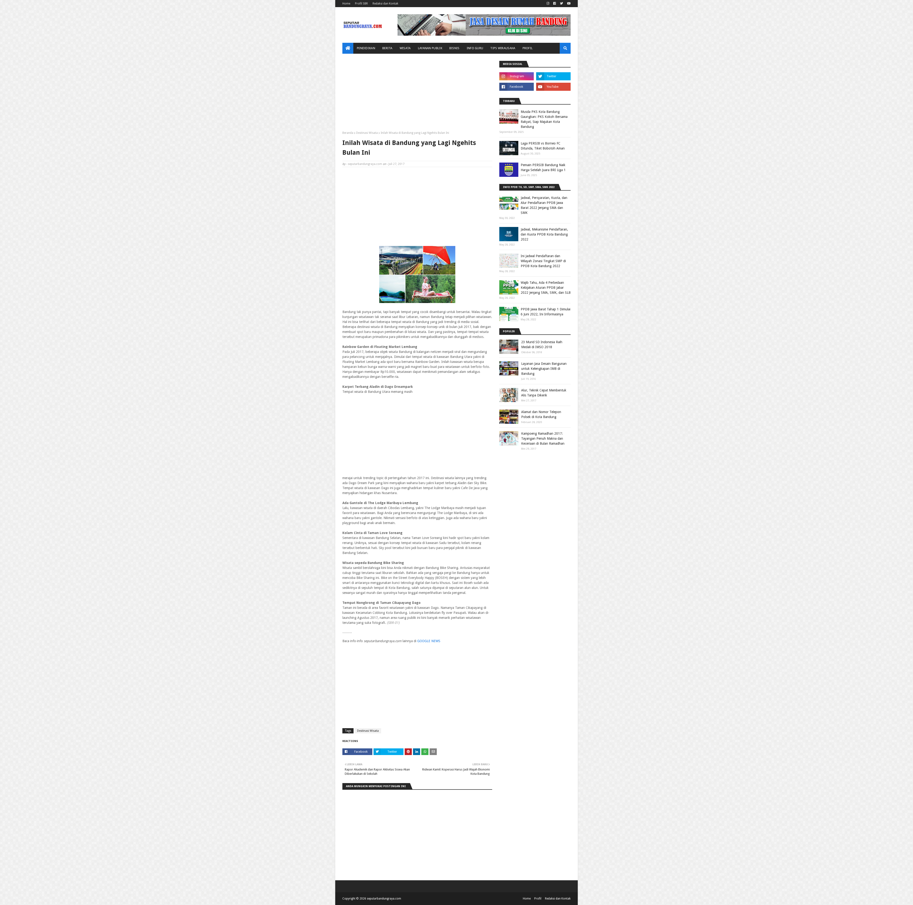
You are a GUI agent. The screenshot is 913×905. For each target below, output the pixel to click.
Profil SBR (361, 3)
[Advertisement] (417, 94)
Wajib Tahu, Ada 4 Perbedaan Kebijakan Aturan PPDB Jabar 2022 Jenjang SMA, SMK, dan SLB (546, 287)
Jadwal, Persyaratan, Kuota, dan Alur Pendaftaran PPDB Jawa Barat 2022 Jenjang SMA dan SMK (544, 205)
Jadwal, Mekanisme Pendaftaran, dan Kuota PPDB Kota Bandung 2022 (544, 234)
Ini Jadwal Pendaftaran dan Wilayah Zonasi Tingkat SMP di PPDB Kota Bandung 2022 (543, 261)
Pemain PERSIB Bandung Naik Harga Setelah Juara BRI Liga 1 (543, 167)
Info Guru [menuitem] (475, 48)
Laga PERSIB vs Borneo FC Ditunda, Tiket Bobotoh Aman (543, 145)
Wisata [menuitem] (405, 48)
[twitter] (561, 3)
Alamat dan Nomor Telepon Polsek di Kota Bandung (541, 414)
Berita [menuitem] (387, 48)
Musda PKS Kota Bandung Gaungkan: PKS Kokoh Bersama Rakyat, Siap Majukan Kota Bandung (544, 119)
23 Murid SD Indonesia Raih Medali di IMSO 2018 (541, 344)
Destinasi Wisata (367, 133)
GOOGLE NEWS (428, 641)
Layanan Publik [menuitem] (430, 48)
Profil (537, 898)
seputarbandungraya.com (365, 164)
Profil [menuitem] (528, 48)
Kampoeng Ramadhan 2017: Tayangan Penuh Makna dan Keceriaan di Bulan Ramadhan (542, 438)
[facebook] (554, 3)
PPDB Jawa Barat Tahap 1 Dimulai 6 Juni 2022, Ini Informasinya (545, 311)
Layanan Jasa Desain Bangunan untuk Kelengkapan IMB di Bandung (544, 368)
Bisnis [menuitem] (454, 48)
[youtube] (568, 3)
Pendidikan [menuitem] (366, 48)
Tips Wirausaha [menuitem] (502, 48)
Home (346, 3)
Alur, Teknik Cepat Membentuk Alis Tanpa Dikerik (543, 392)
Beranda (347, 133)
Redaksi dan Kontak (385, 3)
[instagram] (547, 3)
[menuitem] (347, 48)
